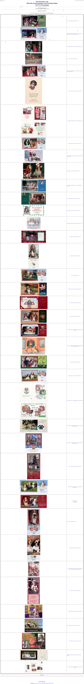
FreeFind (42, 4)
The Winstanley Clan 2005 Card (42, 10)
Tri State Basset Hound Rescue (43, 8)
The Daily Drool (37, 8)
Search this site (36, 4)
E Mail (48, 8)
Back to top (32, 683)
